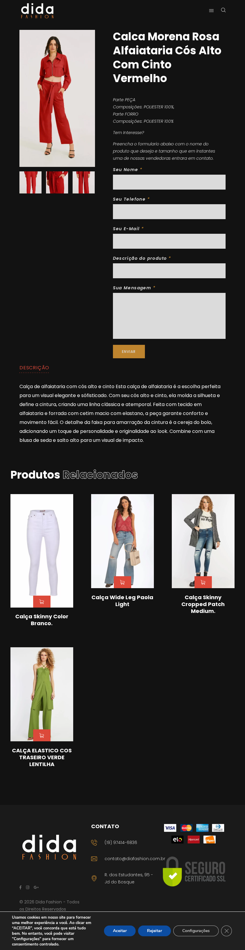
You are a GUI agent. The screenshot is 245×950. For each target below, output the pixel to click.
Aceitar (120, 931)
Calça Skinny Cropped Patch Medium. (203, 604)
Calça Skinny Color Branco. (41, 620)
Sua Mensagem (134, 288)
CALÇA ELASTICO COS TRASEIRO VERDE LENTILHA (42, 757)
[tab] (34, 368)
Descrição (34, 367)
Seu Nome (128, 170)
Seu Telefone (131, 199)
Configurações (196, 931)
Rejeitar (154, 931)
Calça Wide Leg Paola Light (122, 601)
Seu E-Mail (128, 229)
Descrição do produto (142, 258)
